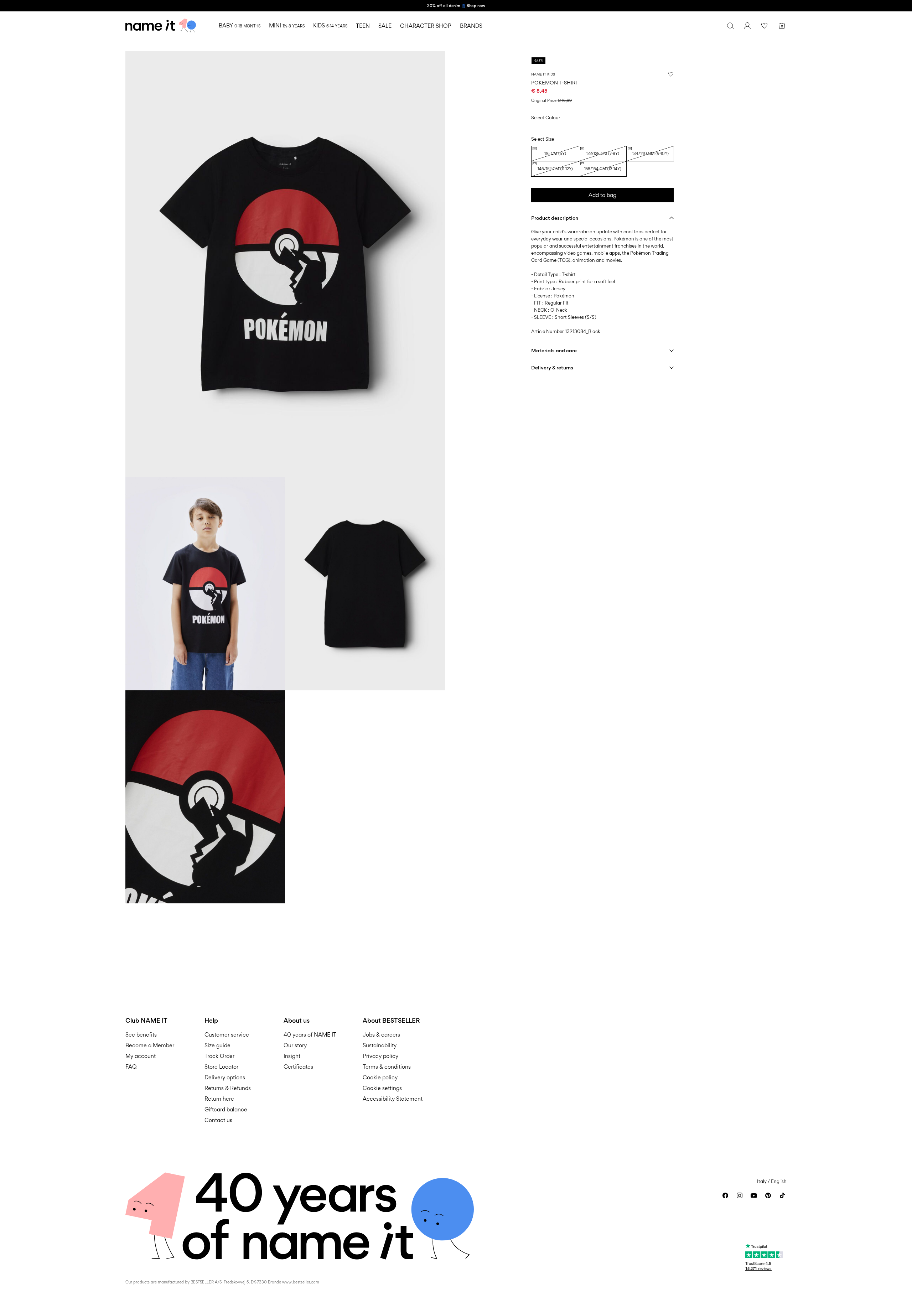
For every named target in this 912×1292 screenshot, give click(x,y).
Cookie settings (382, 1088)
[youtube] (754, 1195)
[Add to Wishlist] (671, 74)
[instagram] (739, 1195)
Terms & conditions (387, 1066)
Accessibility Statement (393, 1098)
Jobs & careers (381, 1034)
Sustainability (380, 1045)
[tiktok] (782, 1195)
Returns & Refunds (227, 1088)
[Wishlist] (765, 26)
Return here (219, 1098)
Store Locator (221, 1066)
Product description (554, 218)
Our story (295, 1045)
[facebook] (725, 1195)
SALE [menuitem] (385, 25)
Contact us (218, 1120)
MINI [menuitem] (287, 25)
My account (140, 1056)
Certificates (298, 1066)
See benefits (141, 1034)
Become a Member (149, 1045)
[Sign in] (747, 26)
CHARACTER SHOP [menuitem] (425, 25)
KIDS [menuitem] (330, 25)
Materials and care (554, 350)
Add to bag (602, 195)
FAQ (131, 1066)
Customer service (226, 1034)
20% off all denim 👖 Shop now (456, 5)
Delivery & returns (552, 367)
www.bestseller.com (300, 1282)
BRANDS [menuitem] (471, 25)
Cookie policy (380, 1077)
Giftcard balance (225, 1109)
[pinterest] (768, 1195)
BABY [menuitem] (239, 25)
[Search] (730, 26)
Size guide (217, 1045)
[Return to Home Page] (160, 25)
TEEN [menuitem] (363, 25)
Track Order (219, 1056)
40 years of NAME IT (310, 1034)
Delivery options (224, 1077)
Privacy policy (380, 1056)
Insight (292, 1056)
